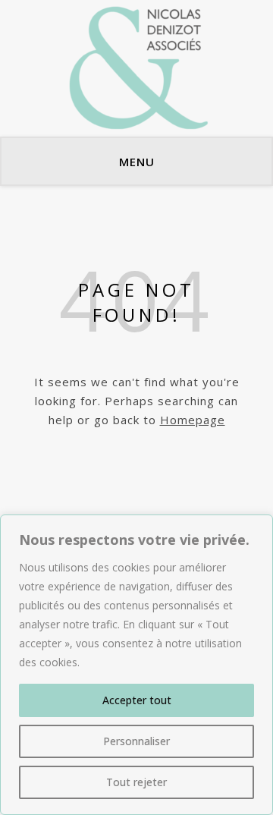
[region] (136, 664)
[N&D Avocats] (136, 68)
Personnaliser (136, 741)
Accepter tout (136, 700)
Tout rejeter (136, 782)
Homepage (192, 419)
